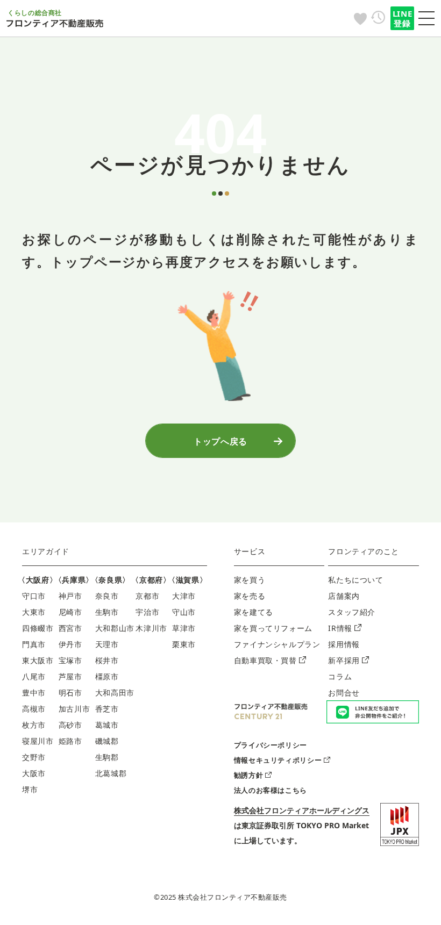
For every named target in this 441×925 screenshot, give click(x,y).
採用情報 (344, 644)
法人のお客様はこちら (270, 790)
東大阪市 (38, 660)
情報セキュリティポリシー (278, 760)
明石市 (70, 692)
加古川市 (74, 709)
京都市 (147, 596)
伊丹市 (70, 644)
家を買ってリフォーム (273, 628)
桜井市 (107, 660)
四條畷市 (38, 628)
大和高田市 (114, 692)
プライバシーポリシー (270, 745)
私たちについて (355, 580)
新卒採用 (344, 660)
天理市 (107, 644)
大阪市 (34, 773)
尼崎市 (70, 612)
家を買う (250, 580)
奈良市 (107, 596)
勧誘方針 (249, 775)
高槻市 (34, 709)
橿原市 (107, 676)
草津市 (184, 628)
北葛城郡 (111, 773)
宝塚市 (70, 660)
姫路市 (70, 741)
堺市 (30, 789)
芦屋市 (70, 676)
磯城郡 (107, 741)
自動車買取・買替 (265, 660)
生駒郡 (107, 757)
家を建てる (253, 612)
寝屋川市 (38, 741)
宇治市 (147, 612)
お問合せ (344, 692)
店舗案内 (344, 596)
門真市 (34, 644)
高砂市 (70, 725)
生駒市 (107, 612)
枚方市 (34, 725)
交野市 (34, 757)
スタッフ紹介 (351, 612)
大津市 (184, 596)
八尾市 (34, 676)
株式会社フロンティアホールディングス (301, 810)
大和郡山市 (114, 628)
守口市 (34, 596)
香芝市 (107, 709)
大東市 (34, 612)
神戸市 (70, 596)
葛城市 (107, 725)
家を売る (250, 596)
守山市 (184, 612)
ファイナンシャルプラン (277, 644)
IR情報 (340, 628)
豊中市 (34, 692)
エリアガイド (45, 551)
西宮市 (70, 628)
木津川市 (151, 628)
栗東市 (184, 644)
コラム (340, 676)
